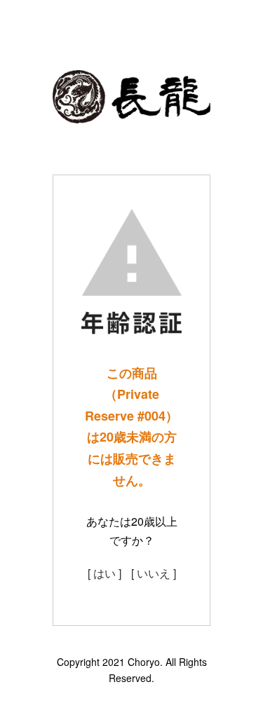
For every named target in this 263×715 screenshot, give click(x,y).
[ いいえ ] (153, 573)
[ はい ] (104, 573)
